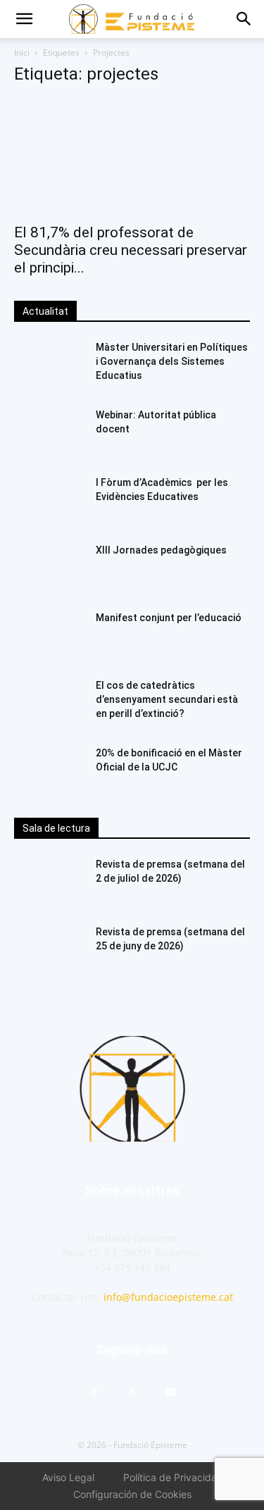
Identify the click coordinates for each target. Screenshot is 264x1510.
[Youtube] (170, 1392)
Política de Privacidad (173, 1477)
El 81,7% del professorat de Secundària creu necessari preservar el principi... (130, 250)
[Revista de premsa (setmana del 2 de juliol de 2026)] (49, 881)
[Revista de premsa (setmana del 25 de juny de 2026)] (49, 949)
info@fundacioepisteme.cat (168, 1297)
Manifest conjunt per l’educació (168, 617)
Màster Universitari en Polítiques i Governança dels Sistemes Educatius (172, 361)
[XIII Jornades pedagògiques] (49, 567)
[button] (23, 19)
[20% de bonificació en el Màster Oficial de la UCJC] (49, 770)
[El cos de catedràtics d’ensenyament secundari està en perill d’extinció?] (49, 703)
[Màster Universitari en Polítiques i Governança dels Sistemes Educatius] (49, 364)
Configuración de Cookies (132, 1494)
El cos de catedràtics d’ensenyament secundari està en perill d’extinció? (167, 699)
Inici (22, 52)
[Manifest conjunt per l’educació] (49, 635)
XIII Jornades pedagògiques (161, 550)
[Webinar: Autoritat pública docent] (49, 432)
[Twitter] (132, 1392)
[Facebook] (94, 1392)
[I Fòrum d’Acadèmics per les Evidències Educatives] (49, 500)
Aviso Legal (68, 1477)
